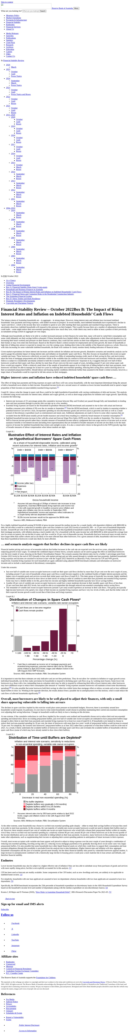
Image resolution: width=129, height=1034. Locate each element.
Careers (9, 52)
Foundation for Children (45, 977)
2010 (13, 210)
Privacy (9, 1004)
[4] (10, 688)
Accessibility (11, 1006)
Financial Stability (13, 22)
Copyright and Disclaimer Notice (94, 982)
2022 (8, 97)
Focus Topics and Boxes (21, 94)
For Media (10, 999)
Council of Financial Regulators (18, 969)
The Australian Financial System (19, 296)
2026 (8, 65)
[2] (66, 408)
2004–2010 (10, 208)
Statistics (9, 40)
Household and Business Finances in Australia (24, 289)
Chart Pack (10, 42)
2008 (13, 229)
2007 (13, 238)
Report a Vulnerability (15, 1017)
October (14, 72)
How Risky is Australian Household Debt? (53, 892)
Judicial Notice (12, 1002)
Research (9, 45)
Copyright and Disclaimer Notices (19, 303)
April (13, 74)
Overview (10, 283)
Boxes (13, 103)
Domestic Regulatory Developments (20, 301)
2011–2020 (10, 115)
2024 (8, 78)
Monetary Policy (12, 15)
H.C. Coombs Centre (14, 973)
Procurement (11, 1008)
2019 (13, 126)
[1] (58, 387)
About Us (10, 29)
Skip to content (7, 2)
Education (10, 49)
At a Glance (11, 280)
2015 (13, 163)
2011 (13, 199)
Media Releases (12, 33)
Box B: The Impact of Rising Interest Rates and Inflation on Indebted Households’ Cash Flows (43, 292)
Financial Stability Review (13, 60)
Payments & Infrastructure (16, 20)
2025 (8, 69)
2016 (13, 153)
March (13, 67)
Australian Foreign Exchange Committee (22, 971)
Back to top (10, 899)
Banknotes (10, 25)
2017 (13, 144)
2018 (13, 135)
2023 (8, 87)
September (15, 81)
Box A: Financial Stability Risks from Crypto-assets (26, 287)
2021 (8, 106)
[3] (121, 415)
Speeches (9, 36)
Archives (9, 47)
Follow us (7, 914)
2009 (13, 219)
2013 (13, 181)
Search (42, 11)
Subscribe (5, 909)
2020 (13, 117)
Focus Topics (16, 76)
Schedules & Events (14, 1013)
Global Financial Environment (18, 285)
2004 (13, 265)
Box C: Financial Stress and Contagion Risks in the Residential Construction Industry (40, 294)
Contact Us (10, 56)
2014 (13, 172)
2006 (13, 247)
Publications (11, 38)
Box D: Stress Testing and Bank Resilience (23, 299)
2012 (13, 190)
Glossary (9, 1011)
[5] (39, 693)
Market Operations (13, 18)
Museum (9, 966)
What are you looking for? (11, 11)
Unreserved (10, 964)
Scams (8, 1020)
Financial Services (13, 27)
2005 (13, 256)
